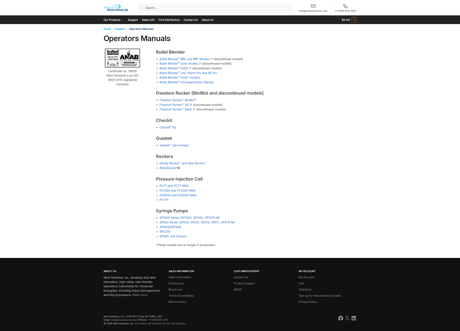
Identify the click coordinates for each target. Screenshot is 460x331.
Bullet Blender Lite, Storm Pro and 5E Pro (188, 73)
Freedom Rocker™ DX (174, 105)
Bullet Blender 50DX (174, 68)
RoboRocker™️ (170, 168)
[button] (349, 20)
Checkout (305, 289)
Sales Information (180, 277)
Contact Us (241, 277)
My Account (306, 277)
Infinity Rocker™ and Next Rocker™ (183, 163)
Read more (140, 295)
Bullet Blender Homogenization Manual (187, 82)
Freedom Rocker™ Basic (176, 109)
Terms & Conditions (181, 295)
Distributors (176, 283)
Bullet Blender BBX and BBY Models (184, 59)
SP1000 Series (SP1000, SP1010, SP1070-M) (190, 217)
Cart (301, 283)
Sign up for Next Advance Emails (320, 295)
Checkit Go (168, 127)
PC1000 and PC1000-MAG (178, 190)
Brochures (175, 289)
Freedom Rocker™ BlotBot (178, 100)
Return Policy (177, 302)
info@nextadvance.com (313, 10)
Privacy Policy (308, 302)
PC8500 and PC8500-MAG (178, 195)
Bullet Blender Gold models (179, 63)
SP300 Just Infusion (173, 236)
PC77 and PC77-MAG (174, 186)
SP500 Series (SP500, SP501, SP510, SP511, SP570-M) (197, 222)
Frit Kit (164, 199)
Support (120, 28)
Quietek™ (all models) (174, 145)
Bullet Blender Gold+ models (180, 77)
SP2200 (165, 231)
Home (107, 28)
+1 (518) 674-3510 (345, 10)
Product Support (244, 283)
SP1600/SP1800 (170, 227)
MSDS (238, 289)
